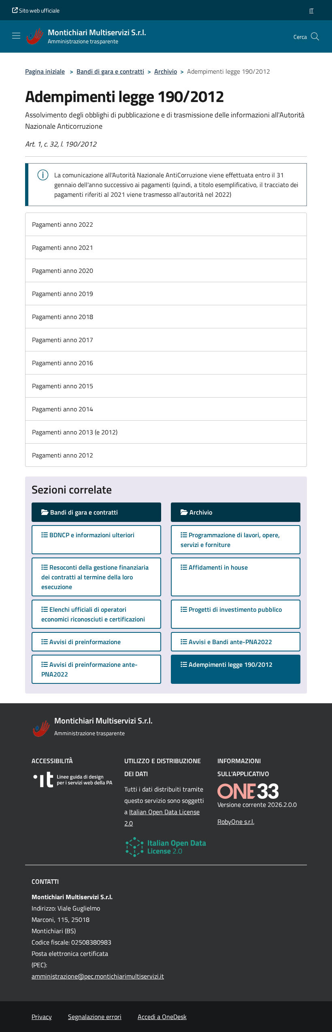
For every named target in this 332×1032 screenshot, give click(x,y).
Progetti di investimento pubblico (234, 609)
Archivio (165, 71)
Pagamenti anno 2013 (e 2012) (74, 432)
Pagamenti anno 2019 (62, 293)
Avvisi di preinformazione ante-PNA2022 (89, 669)
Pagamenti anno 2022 (62, 224)
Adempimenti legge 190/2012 (237, 664)
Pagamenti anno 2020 (62, 270)
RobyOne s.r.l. (235, 821)
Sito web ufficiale (39, 10)
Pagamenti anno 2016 (62, 363)
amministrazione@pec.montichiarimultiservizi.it (98, 976)
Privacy (42, 1016)
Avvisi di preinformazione (84, 642)
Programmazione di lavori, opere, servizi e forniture (230, 539)
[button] (311, 10)
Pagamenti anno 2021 (62, 247)
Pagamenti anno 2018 (62, 316)
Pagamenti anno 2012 (62, 455)
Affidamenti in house (217, 567)
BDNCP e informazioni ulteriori (91, 535)
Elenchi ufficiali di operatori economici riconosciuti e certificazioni (93, 614)
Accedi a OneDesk (162, 1016)
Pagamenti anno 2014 (62, 409)
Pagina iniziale (45, 71)
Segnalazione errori (94, 1016)
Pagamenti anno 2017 (62, 340)
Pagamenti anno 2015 (62, 386)
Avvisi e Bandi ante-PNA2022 (229, 642)
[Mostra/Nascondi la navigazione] (16, 35)
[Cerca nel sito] (315, 36)
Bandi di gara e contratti (110, 71)
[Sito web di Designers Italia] (73, 779)
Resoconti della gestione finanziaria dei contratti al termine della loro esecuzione (95, 577)
